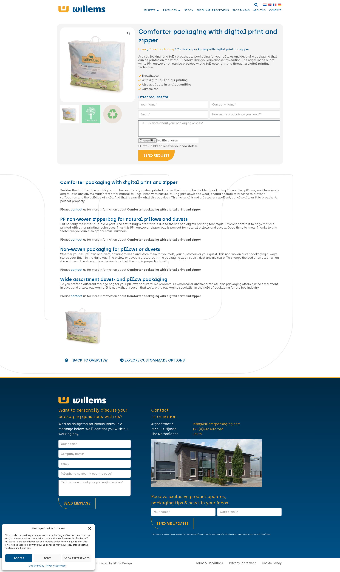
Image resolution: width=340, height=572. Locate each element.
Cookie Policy (36, 566)
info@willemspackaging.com (216, 424)
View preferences (76, 558)
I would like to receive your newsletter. (169, 146)
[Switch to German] (278, 4)
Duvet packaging (161, 49)
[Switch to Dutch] (264, 4)
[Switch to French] (273, 4)
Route (197, 434)
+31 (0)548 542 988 (207, 429)
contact (76, 209)
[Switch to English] (269, 4)
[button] (89, 528)
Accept (18, 558)
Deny (47, 558)
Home (142, 49)
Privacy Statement (56, 566)
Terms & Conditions (209, 563)
